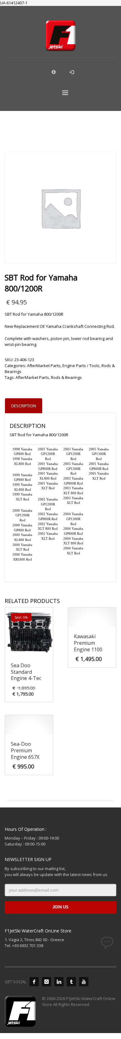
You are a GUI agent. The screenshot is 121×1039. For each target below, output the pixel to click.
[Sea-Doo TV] (83, 981)
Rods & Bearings (66, 377)
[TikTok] (71, 981)
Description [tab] (23, 406)
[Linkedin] (59, 981)
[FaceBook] (34, 981)
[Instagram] (46, 981)
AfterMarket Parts (43, 365)
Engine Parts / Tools (81, 365)
